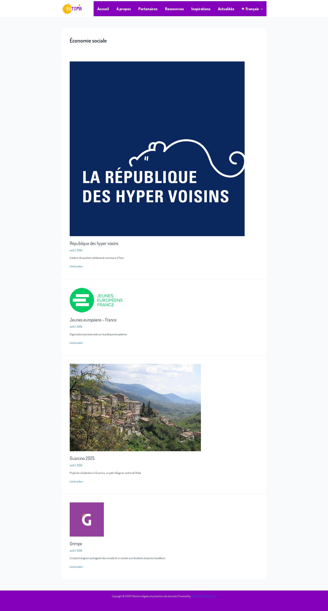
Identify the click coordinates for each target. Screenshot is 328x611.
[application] (261, 8)
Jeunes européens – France (93, 319)
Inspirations (200, 8)
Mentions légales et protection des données (154, 596)
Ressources (174, 8)
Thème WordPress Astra (203, 596)
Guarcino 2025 (82, 458)
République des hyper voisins (94, 243)
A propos (124, 8)
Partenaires (148, 8)
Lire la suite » (76, 266)
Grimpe (76, 543)
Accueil (103, 8)
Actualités (226, 8)
